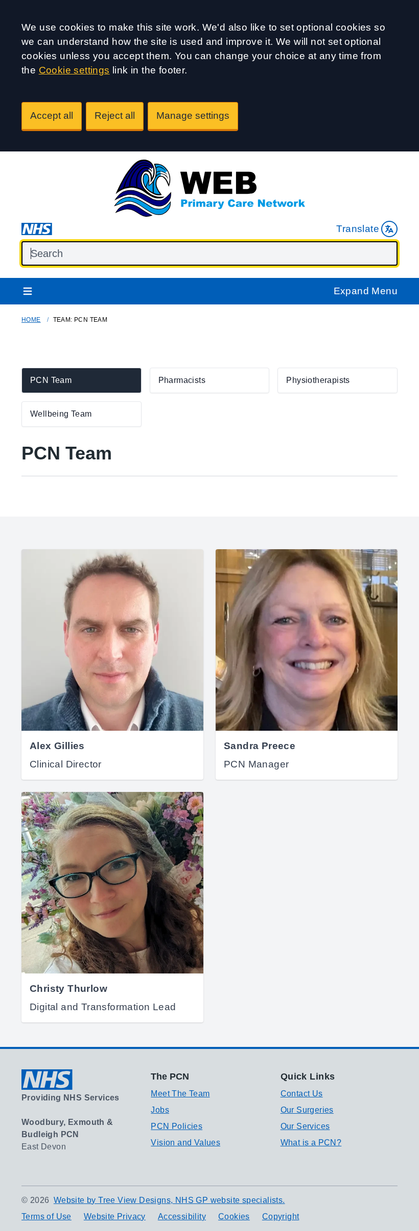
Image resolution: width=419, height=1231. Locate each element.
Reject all (115, 115)
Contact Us (302, 1093)
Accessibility (182, 1216)
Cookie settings (74, 70)
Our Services (305, 1126)
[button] (81, 380)
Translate (357, 228)
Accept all (51, 115)
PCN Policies (176, 1126)
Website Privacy (115, 1216)
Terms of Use (46, 1216)
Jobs (160, 1110)
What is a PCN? (311, 1142)
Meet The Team (180, 1093)
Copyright (280, 1216)
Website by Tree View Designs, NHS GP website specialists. (169, 1200)
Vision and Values (185, 1142)
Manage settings (192, 115)
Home (31, 319)
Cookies (234, 1216)
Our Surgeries (307, 1110)
